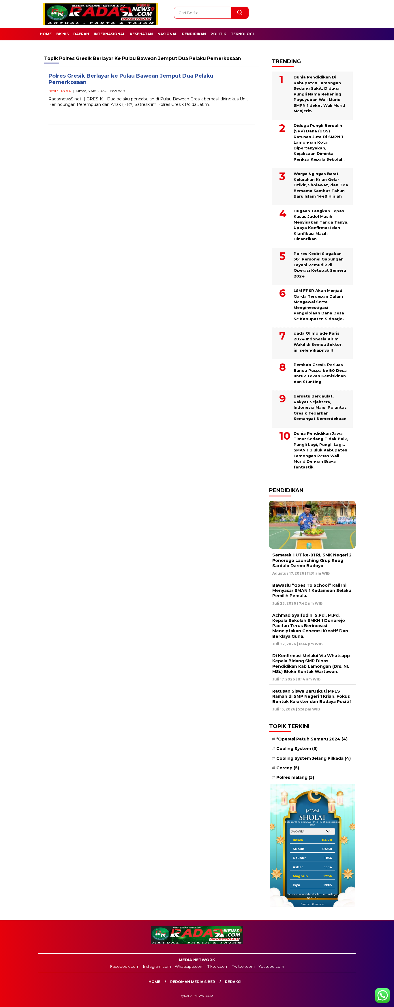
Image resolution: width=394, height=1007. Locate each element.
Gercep (287, 767)
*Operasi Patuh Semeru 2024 (312, 739)
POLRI (66, 91)
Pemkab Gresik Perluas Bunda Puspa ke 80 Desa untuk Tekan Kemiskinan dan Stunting (320, 373)
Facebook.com (124, 966)
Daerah (81, 34)
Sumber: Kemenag (312, 904)
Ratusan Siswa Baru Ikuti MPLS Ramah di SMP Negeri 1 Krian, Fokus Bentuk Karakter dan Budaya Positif (311, 696)
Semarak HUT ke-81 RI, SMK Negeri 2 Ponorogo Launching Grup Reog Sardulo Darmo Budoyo (312, 560)
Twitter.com (243, 966)
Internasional (109, 34)
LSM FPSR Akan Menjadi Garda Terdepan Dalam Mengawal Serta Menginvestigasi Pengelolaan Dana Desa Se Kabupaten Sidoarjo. (319, 304)
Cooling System (297, 748)
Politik (218, 34)
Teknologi (242, 34)
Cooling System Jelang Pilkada (313, 758)
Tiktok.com (217, 966)
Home (46, 34)
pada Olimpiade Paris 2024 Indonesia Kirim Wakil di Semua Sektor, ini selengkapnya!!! (318, 341)
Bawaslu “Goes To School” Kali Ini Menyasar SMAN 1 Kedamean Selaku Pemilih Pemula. (311, 590)
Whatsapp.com (189, 966)
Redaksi (233, 982)
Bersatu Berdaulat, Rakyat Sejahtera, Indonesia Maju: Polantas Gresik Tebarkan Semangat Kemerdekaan (320, 407)
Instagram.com (157, 966)
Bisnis (62, 34)
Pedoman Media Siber (192, 982)
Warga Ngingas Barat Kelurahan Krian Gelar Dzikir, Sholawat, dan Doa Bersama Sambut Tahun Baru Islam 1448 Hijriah (321, 184)
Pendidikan (194, 34)
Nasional (167, 34)
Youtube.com (271, 966)
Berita (53, 91)
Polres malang (295, 777)
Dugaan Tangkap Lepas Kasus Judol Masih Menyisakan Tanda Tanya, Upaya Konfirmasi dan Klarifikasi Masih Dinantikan (321, 225)
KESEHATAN (141, 34)
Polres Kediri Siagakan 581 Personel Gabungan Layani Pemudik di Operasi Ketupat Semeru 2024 (320, 264)
